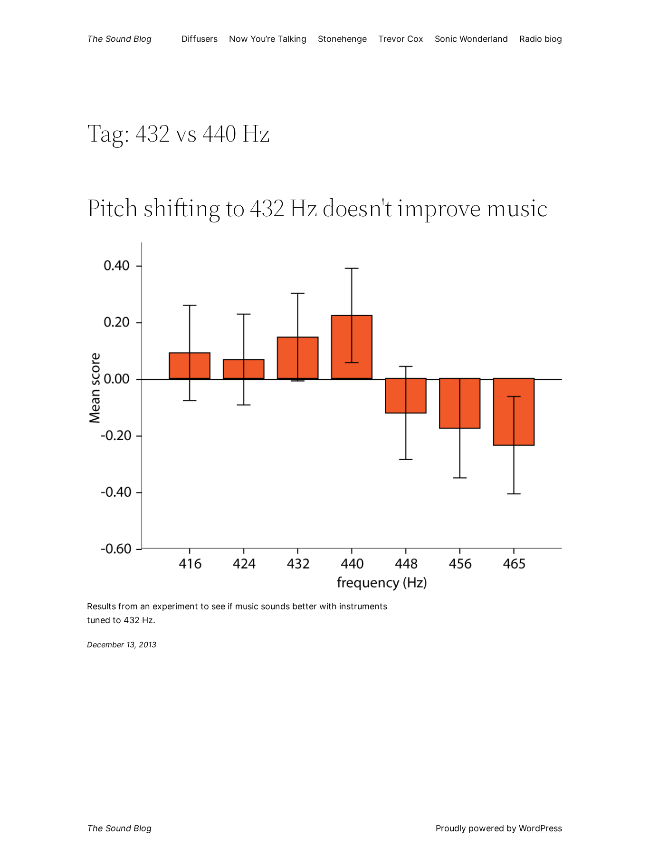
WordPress (540, 828)
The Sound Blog (119, 39)
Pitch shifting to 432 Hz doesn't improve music (317, 207)
